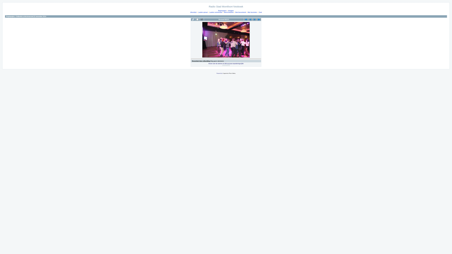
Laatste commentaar (215, 12)
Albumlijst (193, 12)
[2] (224, 65)
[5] (229, 65)
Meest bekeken (229, 12)
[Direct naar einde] (259, 19)
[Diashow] (202, 19)
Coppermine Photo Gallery (229, 73)
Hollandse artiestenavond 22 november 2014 (31, 16)
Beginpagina (222, 11)
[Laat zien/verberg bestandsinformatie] (197, 19)
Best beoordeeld (240, 12)
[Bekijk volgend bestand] (254, 19)
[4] (227, 65)
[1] (223, 65)
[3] (226, 65)
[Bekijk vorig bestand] (250, 19)
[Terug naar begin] (246, 19)
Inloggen (231, 11)
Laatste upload (203, 12)
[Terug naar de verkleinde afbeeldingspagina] (193, 19)
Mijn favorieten (252, 12)
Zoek (260, 12)
